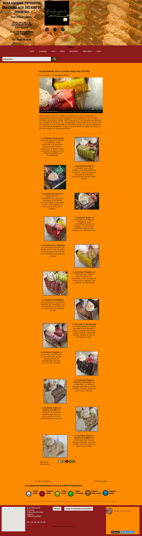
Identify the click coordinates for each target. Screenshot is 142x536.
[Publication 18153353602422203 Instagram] (122, 519)
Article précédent (41, 481)
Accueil (32, 51)
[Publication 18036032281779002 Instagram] (134, 526)
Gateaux (62, 51)
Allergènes (57, 508)
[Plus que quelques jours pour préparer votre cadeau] (111, 519)
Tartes (53, 51)
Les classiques (43, 51)
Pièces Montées (74, 51)
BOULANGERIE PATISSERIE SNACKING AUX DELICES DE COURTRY (22, 7)
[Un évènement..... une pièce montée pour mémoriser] (111, 526)
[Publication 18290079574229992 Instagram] (122, 526)
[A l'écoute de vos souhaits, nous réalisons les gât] (134, 519)
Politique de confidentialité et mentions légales (79, 508)
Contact (99, 51)
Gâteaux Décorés (87, 51)
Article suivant (102, 481)
